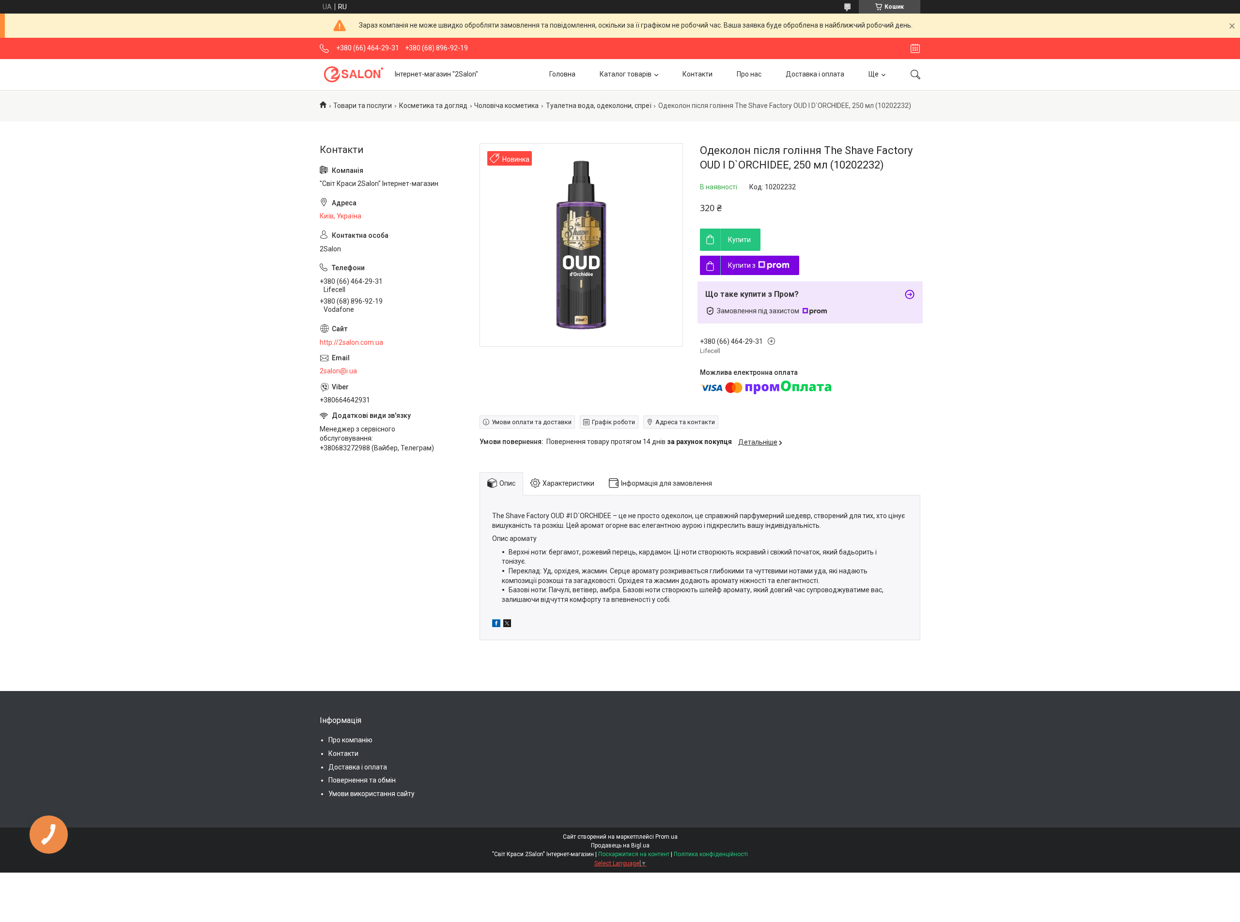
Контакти (697, 74)
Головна (562, 74)
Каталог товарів (625, 74)
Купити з (742, 265)
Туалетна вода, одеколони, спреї (598, 105)
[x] (507, 625)
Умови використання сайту (371, 794)
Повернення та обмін (362, 780)
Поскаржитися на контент (633, 854)
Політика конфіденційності (711, 854)
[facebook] (496, 625)
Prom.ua (666, 836)
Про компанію (350, 740)
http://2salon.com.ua (351, 342)
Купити (739, 240)
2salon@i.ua (338, 371)
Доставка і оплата (815, 74)
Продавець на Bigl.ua (620, 845)
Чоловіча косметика (506, 105)
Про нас (749, 74)
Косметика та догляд (433, 105)
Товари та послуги (362, 105)
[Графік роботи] (915, 48)
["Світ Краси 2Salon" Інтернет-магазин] (354, 74)
